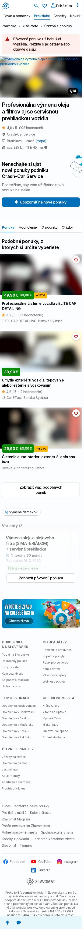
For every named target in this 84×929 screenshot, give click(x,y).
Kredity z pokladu (15, 839)
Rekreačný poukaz (14, 661)
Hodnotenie (28, 227)
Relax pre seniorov (55, 662)
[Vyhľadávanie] (36, 6)
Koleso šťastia (40, 813)
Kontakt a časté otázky (31, 806)
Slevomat (9, 845)
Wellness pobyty (54, 681)
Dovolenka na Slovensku (19, 705)
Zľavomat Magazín (16, 819)
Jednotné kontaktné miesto (54, 839)
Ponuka (8, 227)
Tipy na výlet (10, 667)
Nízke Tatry (50, 724)
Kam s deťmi (51, 669)
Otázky (67, 227)
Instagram (71, 862)
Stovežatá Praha (54, 737)
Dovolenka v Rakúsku (16, 737)
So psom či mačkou (15, 680)
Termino (26, 845)
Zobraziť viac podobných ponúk (41, 490)
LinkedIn (44, 870)
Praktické (9, 26)
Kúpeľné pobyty (54, 656)
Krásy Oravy (51, 705)
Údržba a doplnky (58, 26)
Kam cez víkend (13, 673)
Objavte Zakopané (55, 731)
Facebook (18, 862)
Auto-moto (30, 26)
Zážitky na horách (14, 757)
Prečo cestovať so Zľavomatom (26, 826)
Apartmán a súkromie (16, 782)
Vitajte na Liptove (54, 712)
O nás (6, 806)
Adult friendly (11, 776)
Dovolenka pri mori (15, 763)
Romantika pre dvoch (57, 650)
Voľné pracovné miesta (19, 832)
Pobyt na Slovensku (15, 654)
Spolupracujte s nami (57, 832)
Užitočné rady (11, 686)
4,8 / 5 (25, 128)
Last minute (10, 769)
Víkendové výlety (54, 675)
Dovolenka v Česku (15, 718)
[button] (76, 260)
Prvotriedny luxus (13, 788)
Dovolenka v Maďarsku (17, 724)
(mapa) (40, 141)
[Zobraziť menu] (78, 6)
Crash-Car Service (21, 134)
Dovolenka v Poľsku (15, 731)
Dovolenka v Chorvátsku (18, 712)
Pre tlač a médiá (14, 813)
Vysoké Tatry (52, 718)
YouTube (45, 862)
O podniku (50, 227)
